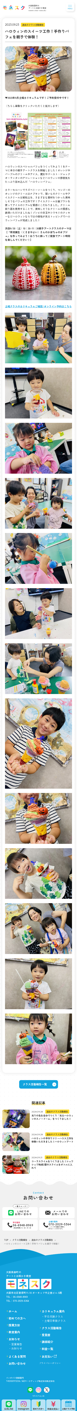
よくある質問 (17, 1356)
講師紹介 (47, 1341)
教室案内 (14, 1332)
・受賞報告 (15, 1344)
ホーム (13, 1311)
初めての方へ (17, 1318)
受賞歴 (46, 1334)
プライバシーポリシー (50, 1363)
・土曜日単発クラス (54, 1321)
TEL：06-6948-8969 (17, 1296)
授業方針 (14, 1325)
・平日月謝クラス (52, 1316)
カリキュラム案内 (53, 1311)
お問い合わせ (17, 1363)
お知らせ (14, 1339)
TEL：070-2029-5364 (17, 1300)
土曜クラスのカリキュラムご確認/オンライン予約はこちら (38, 306)
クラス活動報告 (52, 1328)
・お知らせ (15, 1348)
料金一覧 (47, 1348)
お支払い (47, 1356)
